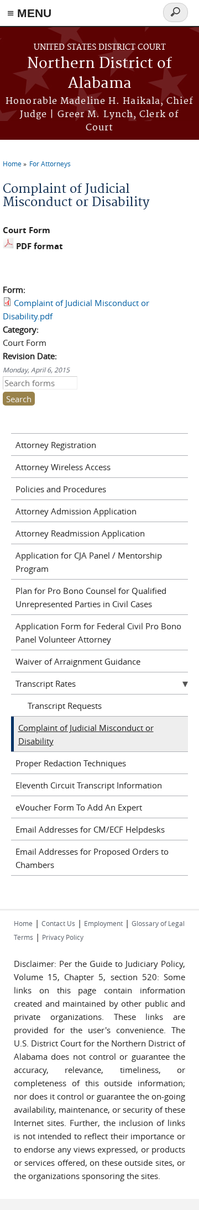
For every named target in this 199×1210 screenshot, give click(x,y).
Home (12, 163)
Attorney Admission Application (76, 511)
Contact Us (58, 923)
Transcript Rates (45, 683)
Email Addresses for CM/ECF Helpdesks (90, 829)
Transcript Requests (65, 705)
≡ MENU (29, 13)
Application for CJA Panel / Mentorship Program (88, 562)
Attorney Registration (55, 444)
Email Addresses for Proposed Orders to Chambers (92, 858)
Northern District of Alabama (99, 74)
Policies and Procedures (60, 488)
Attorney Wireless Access (63, 466)
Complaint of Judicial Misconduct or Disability (86, 734)
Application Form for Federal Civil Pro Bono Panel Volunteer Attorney (98, 632)
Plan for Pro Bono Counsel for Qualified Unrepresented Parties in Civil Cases (90, 597)
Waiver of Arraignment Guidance (77, 661)
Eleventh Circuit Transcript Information (88, 785)
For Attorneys (50, 163)
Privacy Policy (62, 937)
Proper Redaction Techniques (70, 763)
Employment (103, 923)
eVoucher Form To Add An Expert (78, 807)
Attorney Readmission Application (80, 533)
